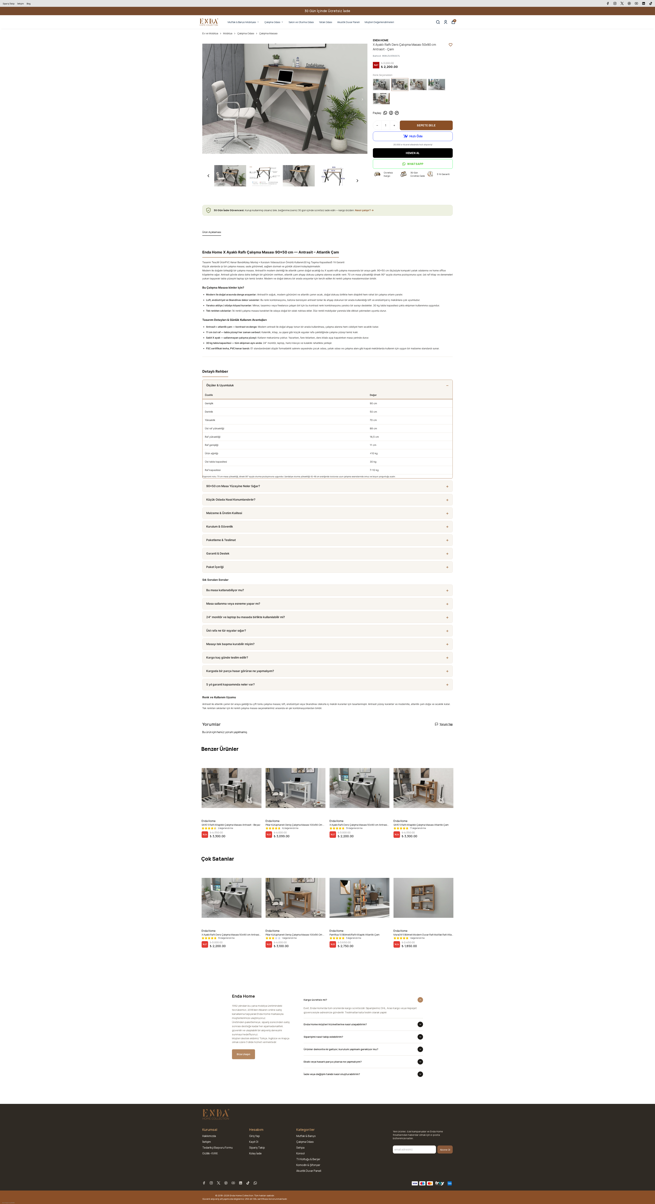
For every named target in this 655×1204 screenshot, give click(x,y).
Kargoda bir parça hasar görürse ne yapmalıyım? (240, 671)
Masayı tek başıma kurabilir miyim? (230, 644)
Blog (29, 3)
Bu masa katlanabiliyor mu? (225, 590)
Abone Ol (445, 1149)
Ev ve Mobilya (210, 33)
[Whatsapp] (255, 1183)
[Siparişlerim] (445, 22)
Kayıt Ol (253, 1142)
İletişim (20, 3)
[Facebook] (204, 1183)
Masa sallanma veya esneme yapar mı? (233, 603)
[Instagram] (211, 1183)
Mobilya (227, 33)
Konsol (300, 1153)
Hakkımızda (209, 1136)
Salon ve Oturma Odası (301, 22)
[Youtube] (233, 1183)
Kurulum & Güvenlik (219, 526)
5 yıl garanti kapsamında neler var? (230, 684)
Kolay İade (255, 1153)
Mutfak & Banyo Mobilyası (242, 22)
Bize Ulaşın (243, 1054)
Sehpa (300, 1147)
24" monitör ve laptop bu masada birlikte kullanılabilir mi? (245, 617)
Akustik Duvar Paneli (348, 22)
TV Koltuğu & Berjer (308, 1159)
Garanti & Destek (217, 553)
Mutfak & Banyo (306, 1136)
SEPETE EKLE (426, 125)
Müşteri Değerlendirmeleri (379, 22)
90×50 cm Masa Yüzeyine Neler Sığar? (233, 486)
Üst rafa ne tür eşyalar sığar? (226, 630)
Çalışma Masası (268, 33)
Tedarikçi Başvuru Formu (217, 1147)
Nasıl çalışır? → (364, 210)
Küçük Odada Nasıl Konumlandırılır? (230, 499)
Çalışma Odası (272, 22)
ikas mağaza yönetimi (8, 1202)
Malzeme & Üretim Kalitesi (224, 513)
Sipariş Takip (8, 3)
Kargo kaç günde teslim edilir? (227, 657)
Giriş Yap (254, 1136)
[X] (218, 1183)
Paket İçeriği (215, 567)
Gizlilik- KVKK (210, 1153)
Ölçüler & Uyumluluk (220, 385)
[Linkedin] (240, 1183)
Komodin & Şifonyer (308, 1165)
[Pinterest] (226, 1183)
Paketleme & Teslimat (221, 540)
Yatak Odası (325, 22)
